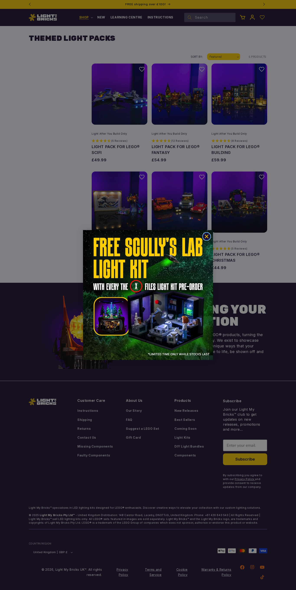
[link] (148, 295)
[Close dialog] (206, 236)
